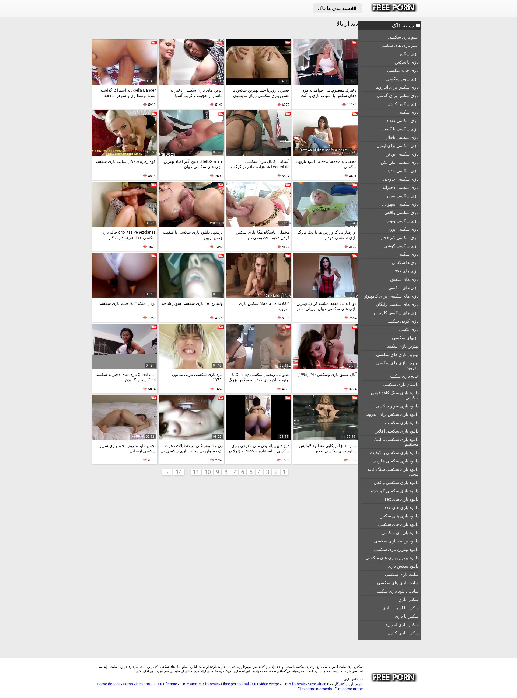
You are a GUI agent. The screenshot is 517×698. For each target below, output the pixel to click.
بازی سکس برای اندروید (397, 87)
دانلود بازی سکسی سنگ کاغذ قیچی (393, 472)
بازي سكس (408, 53)
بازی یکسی (409, 329)
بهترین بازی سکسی (401, 346)
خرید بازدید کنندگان (348, 684)
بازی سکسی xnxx (402, 120)
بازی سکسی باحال (402, 137)
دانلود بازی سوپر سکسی (397, 406)
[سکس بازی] (394, 11)
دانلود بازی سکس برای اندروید (392, 414)
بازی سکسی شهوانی (400, 204)
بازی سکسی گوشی (401, 245)
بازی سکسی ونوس (402, 220)
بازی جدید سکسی (403, 70)
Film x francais (293, 684)
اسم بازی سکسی (403, 37)
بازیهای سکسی (405, 337)
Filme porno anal (235, 684)
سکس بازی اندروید (402, 624)
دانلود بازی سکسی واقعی (396, 482)
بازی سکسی (407, 112)
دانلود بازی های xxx (402, 507)
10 (207, 472)
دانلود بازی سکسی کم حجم (394, 490)
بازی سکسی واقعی (401, 212)
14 (179, 472)
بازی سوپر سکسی (402, 78)
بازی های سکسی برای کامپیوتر (391, 296)
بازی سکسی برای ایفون (397, 145)
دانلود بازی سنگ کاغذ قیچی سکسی (395, 395)
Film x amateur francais (199, 684)
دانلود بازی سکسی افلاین (397, 431)
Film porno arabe (348, 689)
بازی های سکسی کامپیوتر (396, 312)
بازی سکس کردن (403, 103)
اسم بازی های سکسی (399, 45)
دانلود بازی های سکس (399, 516)
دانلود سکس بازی (403, 566)
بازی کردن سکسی (402, 321)
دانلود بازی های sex (402, 499)
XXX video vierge (265, 684)
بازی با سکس (407, 62)
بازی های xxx (407, 271)
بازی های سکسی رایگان (397, 304)
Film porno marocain (315, 689)
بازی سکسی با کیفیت (399, 129)
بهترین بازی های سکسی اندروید (397, 365)
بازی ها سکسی (405, 262)
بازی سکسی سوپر (402, 195)
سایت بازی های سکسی (398, 582)
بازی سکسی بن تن (402, 154)
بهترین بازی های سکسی (397, 354)
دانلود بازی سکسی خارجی (395, 461)
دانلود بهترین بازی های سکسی (392, 557)
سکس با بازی (407, 616)
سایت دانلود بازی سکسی (397, 591)
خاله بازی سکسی (403, 376)
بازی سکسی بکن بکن (400, 162)
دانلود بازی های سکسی (398, 524)
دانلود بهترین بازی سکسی (396, 549)
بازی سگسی (407, 254)
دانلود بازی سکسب (402, 422)
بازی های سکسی (403, 287)
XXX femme (167, 684)
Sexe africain (318, 684)
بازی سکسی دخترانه (400, 187)
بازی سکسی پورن (403, 229)
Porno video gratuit (139, 684)
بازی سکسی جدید (403, 170)
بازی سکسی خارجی (401, 179)
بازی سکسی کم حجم (400, 237)
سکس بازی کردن (403, 632)
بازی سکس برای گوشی (398, 95)
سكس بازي (408, 599)
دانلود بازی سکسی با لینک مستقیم (396, 442)
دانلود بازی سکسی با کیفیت (394, 452)
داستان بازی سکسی (401, 384)
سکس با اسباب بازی (400, 607)
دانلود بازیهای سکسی (400, 532)
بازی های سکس (404, 279)
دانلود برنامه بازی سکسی (396, 541)
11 (196, 472)
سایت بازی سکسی (402, 574)
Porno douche (108, 684)
